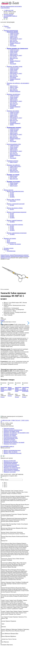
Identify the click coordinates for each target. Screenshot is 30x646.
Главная (3, 255)
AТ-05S (12, 195)
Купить (2, 320)
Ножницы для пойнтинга (13, 94)
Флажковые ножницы (12, 160)
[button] (28, 261)
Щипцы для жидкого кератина (15, 224)
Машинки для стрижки (10, 238)
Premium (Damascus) (15, 43)
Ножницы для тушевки (13, 110)
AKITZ (12, 44)
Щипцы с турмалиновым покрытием (16, 212)
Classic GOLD (13, 36)
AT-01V (12, 209)
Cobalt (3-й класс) (14, 33)
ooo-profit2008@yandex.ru (10, 16)
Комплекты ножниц (12, 31)
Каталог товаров (9, 255)
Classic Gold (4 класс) (15, 166)
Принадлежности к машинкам (12, 470)
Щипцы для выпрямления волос (15, 191)
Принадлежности (11, 242)
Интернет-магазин (8, 14)
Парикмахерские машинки (11, 462)
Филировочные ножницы (14, 127)
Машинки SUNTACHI (10, 460)
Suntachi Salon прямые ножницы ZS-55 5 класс (4, 389)
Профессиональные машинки (11, 465)
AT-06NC (12, 196)
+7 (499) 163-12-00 (8, 10)
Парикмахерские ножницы (21, 255)
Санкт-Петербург (5, 7)
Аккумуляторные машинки (11, 469)
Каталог (6, 17)
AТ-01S (12, 192)
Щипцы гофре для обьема (13, 199)
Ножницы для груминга (13, 181)
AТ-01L (12, 194)
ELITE (11, 59)
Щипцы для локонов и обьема (15, 208)
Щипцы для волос (8, 190)
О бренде (6, 26)
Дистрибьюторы (11, 251)
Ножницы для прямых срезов (14, 66)
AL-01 (8, 239)
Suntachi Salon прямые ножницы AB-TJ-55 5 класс (25, 389)
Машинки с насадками (10, 471)
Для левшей (13, 45)
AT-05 (8, 241)
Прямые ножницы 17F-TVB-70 (11, 388)
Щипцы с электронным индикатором (16, 233)
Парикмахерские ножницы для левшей (14, 442)
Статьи (8, 27)
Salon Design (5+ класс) (16, 38)
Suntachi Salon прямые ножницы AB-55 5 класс (18, 389)
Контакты (6, 249)
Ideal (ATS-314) (14, 41)
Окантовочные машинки (10, 463)
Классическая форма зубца (14, 144)
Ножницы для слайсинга (13, 165)
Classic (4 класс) (14, 34)
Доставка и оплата (8, 248)
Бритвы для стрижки (15, 244)
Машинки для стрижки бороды (12, 467)
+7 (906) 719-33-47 (15, 420)
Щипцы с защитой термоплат (14, 220)
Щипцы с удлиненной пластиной (15, 203)
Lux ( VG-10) (13, 40)
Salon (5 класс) (13, 37)
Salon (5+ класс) (14, 87)
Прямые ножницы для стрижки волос (17, 48)
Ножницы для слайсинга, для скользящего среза (16, 432)
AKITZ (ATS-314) (14, 172)
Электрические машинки (10, 466)
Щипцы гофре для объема (10, 451)
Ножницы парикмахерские (11, 30)
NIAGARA (13, 201)
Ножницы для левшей (13, 174)
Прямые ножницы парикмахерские (10, 256)
